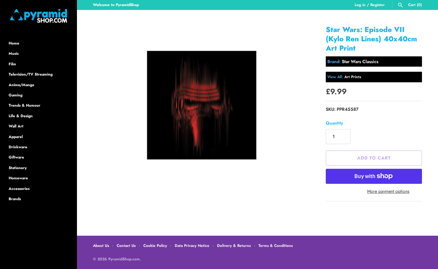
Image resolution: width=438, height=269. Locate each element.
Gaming (15, 95)
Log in (360, 4)
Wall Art (16, 126)
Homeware (18, 178)
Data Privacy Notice (192, 245)
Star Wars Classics (360, 61)
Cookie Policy (155, 245)
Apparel (16, 136)
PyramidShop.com (124, 259)
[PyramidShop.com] (38, 16)
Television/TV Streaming (31, 74)
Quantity (334, 123)
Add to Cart (374, 158)
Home (14, 43)
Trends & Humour (24, 105)
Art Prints (352, 76)
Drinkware (18, 147)
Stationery (18, 167)
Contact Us (126, 245)
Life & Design (21, 115)
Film (12, 64)
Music (14, 53)
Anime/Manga (21, 84)
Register (377, 4)
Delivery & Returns (234, 245)
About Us (101, 245)
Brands (15, 198)
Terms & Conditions (275, 245)
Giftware (16, 157)
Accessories (19, 188)
